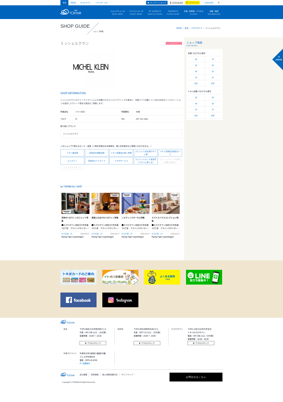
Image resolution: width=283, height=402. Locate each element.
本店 (64, 2)
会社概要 (83, 374)
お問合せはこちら (196, 377)
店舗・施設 (214, 12)
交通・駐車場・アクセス (193, 12)
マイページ (194, 2)
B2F (213, 83)
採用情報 (95, 374)
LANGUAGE (209, 2)
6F (196, 65)
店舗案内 (86, 363)
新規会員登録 (177, 2)
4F (196, 71)
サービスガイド (155, 12)
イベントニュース (136, 12)
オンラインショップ (158, 2)
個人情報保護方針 (110, 374)
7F (213, 59)
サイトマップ (127, 374)
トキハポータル (101, 2)
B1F (196, 83)
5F (213, 65)
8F (196, 59)
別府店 (73, 2)
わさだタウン (85, 2)
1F (213, 77)
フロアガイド (173, 12)
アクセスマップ (94, 343)
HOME (179, 28)
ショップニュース (118, 12)
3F (213, 71)
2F (196, 77)
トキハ (70, 11)
